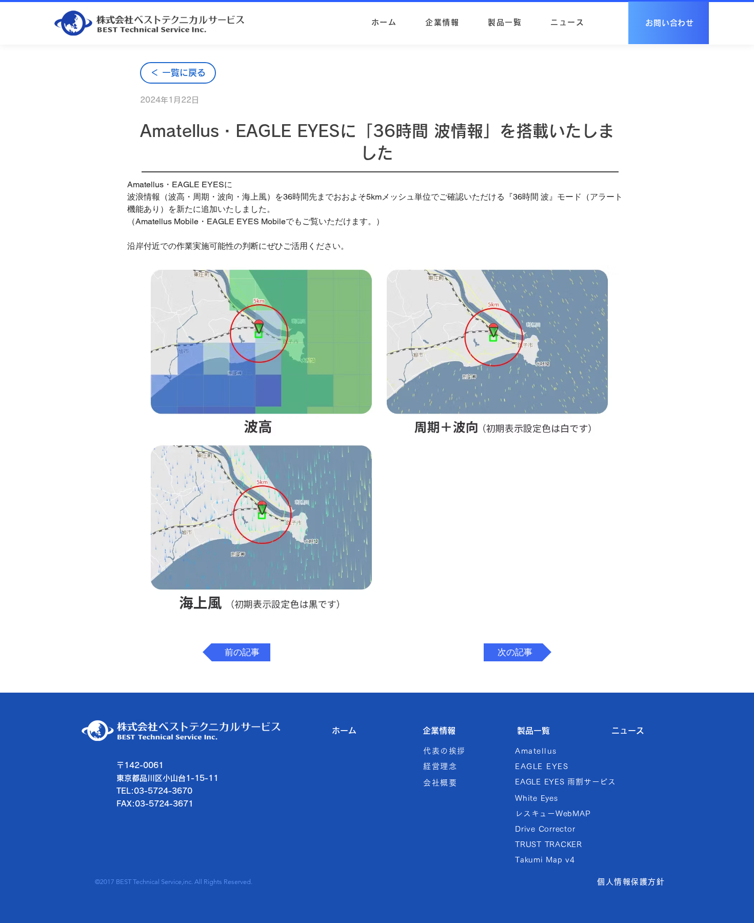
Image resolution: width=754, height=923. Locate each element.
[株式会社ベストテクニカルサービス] (149, 23)
